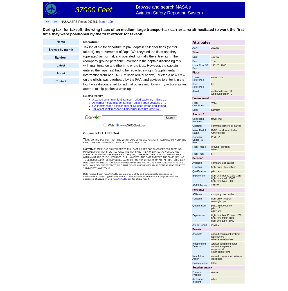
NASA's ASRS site (122, 179)
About (61, 73)
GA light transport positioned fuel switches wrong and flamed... (130, 106)
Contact (61, 81)
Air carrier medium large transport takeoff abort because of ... (129, 102)
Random (61, 57)
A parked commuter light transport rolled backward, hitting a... (129, 99)
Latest (61, 65)
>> (56, 21)
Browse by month (61, 49)
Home (61, 42)
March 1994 (106, 21)
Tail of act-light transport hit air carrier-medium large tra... (126, 109)
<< (47, 21)
